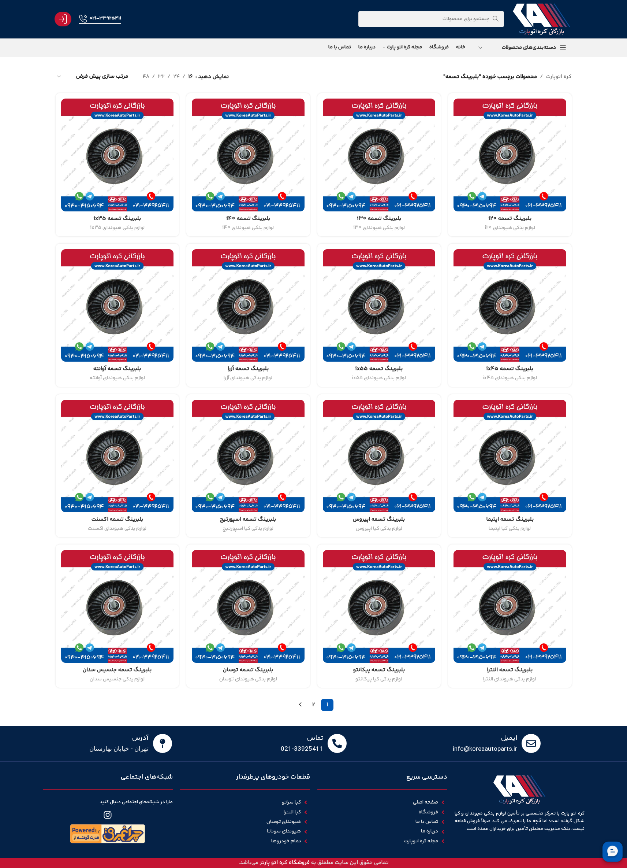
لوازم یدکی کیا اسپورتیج (248, 529)
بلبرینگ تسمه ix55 (379, 369)
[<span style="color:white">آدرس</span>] (162, 743)
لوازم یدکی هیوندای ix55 (379, 378)
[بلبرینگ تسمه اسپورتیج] (248, 456)
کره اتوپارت (559, 77)
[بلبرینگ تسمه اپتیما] (510, 456)
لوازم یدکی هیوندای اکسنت (117, 529)
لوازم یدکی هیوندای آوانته (117, 378)
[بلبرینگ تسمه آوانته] (117, 305)
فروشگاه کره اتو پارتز (285, 862)
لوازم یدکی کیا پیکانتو (378, 679)
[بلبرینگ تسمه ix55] (379, 305)
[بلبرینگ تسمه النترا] (510, 606)
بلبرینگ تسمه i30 (379, 218)
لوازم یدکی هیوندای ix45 (509, 378)
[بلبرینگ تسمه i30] (379, 155)
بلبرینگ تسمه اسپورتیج (248, 519)
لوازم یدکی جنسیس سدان (117, 679)
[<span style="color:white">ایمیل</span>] (531, 743)
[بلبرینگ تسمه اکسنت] (117, 456)
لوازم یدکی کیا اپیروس (379, 529)
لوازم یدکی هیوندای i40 (248, 228)
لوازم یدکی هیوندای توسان (248, 679)
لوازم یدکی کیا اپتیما (510, 529)
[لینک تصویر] (108, 834)
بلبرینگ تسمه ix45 (509, 369)
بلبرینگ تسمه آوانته (117, 369)
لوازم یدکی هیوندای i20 (510, 228)
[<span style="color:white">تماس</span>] (337, 743)
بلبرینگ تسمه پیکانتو (379, 670)
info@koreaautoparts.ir (485, 748)
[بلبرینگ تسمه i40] (248, 155)
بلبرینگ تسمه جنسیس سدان (117, 670)
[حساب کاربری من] (63, 19)
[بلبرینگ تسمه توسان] (248, 606)
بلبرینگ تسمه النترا (510, 670)
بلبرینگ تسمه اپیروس (379, 519)
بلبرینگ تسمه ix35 (117, 218)
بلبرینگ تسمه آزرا (248, 369)
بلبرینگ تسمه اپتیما (510, 519)
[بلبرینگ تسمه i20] (510, 155)
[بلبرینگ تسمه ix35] (117, 155)
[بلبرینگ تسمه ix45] (510, 305)
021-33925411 (105, 18)
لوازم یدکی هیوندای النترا (509, 679)
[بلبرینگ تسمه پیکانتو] (379, 606)
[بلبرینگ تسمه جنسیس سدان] (117, 606)
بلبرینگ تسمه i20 (509, 218)
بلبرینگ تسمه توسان (248, 670)
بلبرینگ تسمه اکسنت (117, 519)
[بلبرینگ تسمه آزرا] (248, 305)
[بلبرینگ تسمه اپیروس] (379, 456)
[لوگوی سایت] (541, 19)
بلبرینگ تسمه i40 (248, 218)
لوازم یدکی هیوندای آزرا (248, 378)
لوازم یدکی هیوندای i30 (379, 228)
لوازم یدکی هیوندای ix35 (117, 228)
